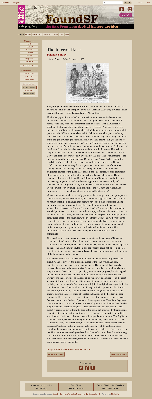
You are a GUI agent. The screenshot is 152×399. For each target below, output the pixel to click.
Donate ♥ (125, 15)
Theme (55, 34)
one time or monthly (29, 87)
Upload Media (29, 79)
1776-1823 (29, 47)
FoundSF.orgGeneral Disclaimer (76, 386)
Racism (29, 56)
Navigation (16, 3)
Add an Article (29, 74)
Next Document (118, 354)
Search (127, 3)
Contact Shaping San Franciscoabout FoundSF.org (110, 386)
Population (47, 34)
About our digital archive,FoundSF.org (41, 386)
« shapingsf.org (28, 26)
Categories (28, 41)
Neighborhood (37, 34)
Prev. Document (56, 354)
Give (67, 34)
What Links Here (29, 66)
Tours (62, 34)
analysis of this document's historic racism (68, 349)
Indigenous (29, 59)
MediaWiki (115, 394)
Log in (148, 3)
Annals (29, 44)
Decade (28, 34)
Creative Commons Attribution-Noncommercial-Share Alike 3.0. (76, 394)
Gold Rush (29, 53)
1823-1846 (29, 50)
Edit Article (29, 76)
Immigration (29, 62)
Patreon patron (29, 93)
